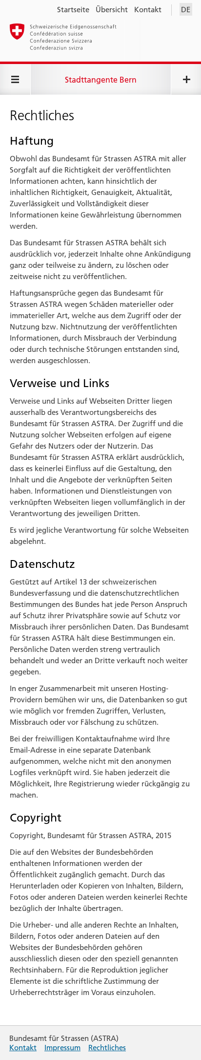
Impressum (62, 1047)
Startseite (73, 9)
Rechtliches (107, 1047)
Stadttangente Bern (101, 80)
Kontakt (147, 9)
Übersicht (112, 9)
